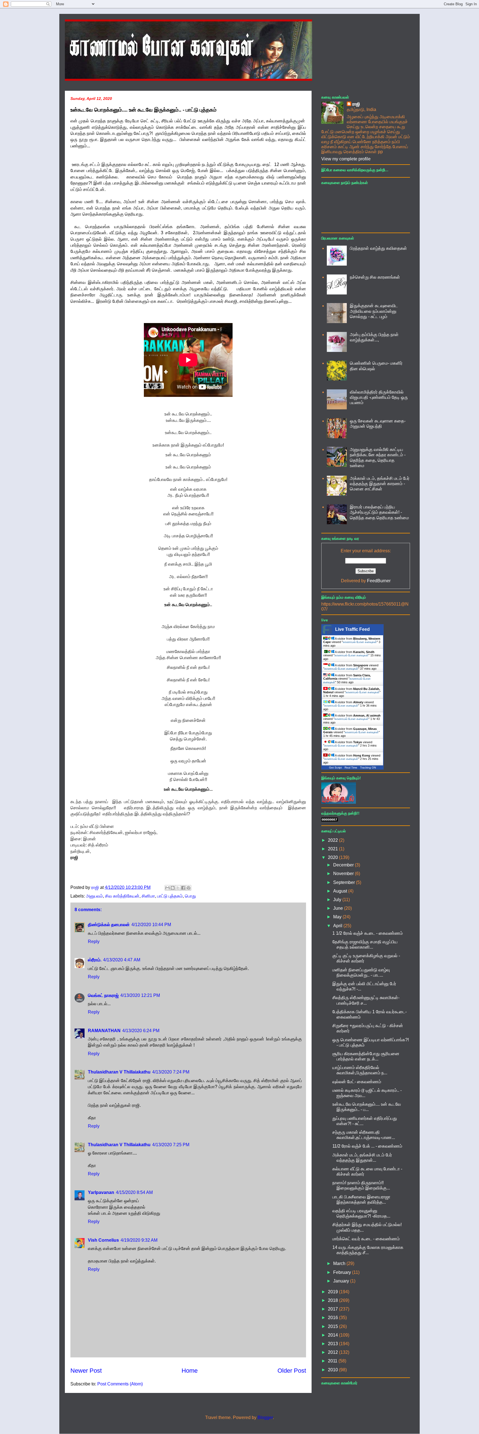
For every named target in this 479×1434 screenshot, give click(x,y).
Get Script (335, 767)
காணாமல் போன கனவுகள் (360, 642)
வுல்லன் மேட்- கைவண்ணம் (356, 1081)
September (344, 882)
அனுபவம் (94, 896)
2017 (333, 1309)
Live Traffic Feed (352, 629)
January (341, 1281)
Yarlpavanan (101, 1192)
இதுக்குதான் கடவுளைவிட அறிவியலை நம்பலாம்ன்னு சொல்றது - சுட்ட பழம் (374, 311)
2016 (333, 1317)
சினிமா (148, 896)
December (344, 865)
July (337, 899)
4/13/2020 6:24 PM (140, 1030)
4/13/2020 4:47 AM (121, 959)
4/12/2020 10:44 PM (151, 924)
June (338, 908)
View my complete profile (346, 159)
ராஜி (356, 104)
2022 (333, 840)
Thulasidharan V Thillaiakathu (119, 1072)
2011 (333, 1361)
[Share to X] (178, 888)
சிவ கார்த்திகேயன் (122, 896)
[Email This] (167, 888)
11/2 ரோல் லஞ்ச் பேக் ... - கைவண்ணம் (367, 1146)
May (338, 916)
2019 (333, 1291)
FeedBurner (379, 580)
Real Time (351, 767)
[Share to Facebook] (183, 888)
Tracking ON (368, 767)
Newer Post (86, 1370)
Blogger (265, 1417)
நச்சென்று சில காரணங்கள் (375, 277)
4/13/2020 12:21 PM (140, 995)
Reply (94, 941)
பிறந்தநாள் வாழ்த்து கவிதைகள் (378, 248)
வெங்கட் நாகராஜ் (103, 995)
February (342, 1272)
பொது (190, 896)
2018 (333, 1300)
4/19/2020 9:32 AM (139, 1240)
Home (190, 1370)
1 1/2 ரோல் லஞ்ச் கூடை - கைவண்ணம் (367, 933)
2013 (333, 1343)
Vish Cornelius (103, 1240)
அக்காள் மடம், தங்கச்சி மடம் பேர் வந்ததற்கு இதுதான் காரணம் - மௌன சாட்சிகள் (379, 483)
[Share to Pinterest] (188, 888)
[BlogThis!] (172, 888)
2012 (333, 1352)
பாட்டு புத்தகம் (170, 896)
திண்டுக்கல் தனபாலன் (109, 924)
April (338, 925)
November (344, 873)
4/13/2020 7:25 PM (170, 1144)
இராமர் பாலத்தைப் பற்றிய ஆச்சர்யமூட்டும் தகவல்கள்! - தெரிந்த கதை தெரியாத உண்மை (379, 512)
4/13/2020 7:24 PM (170, 1072)
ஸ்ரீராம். (94, 959)
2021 (333, 848)
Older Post (291, 1370)
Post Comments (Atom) (120, 1384)
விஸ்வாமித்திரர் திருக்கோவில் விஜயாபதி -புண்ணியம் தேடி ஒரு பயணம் (379, 397)
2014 (333, 1335)
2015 (333, 1326)
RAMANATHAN (104, 1030)
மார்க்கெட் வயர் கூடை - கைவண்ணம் (366, 1238)
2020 (333, 857)
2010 (333, 1369)
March (339, 1263)
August (340, 891)
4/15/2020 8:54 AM (134, 1192)
